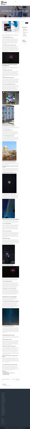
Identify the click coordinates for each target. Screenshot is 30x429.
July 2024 (3, 414)
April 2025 (3, 406)
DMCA (15, 1)
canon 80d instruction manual (6, 374)
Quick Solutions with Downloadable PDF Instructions (4, 3)
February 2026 (3, 397)
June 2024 (3, 415)
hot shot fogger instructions (6, 373)
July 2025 (3, 403)
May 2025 (3, 405)
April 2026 (3, 395)
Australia (3, 418)
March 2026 (3, 396)
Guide (2, 420)
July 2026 (3, 393)
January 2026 (3, 398)
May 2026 (3, 394)
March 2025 (3, 407)
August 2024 (3, 413)
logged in (6, 385)
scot (17, 12)
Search (23, 21)
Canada (3, 419)
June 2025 (3, 404)
